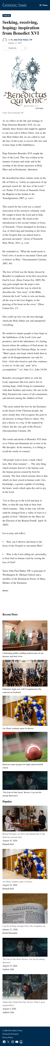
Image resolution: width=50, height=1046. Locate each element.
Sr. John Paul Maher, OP (21, 39)
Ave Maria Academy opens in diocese (17, 728)
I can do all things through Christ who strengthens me (23, 926)
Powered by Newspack (10, 1034)
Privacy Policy (7, 1037)
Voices (6, 15)
